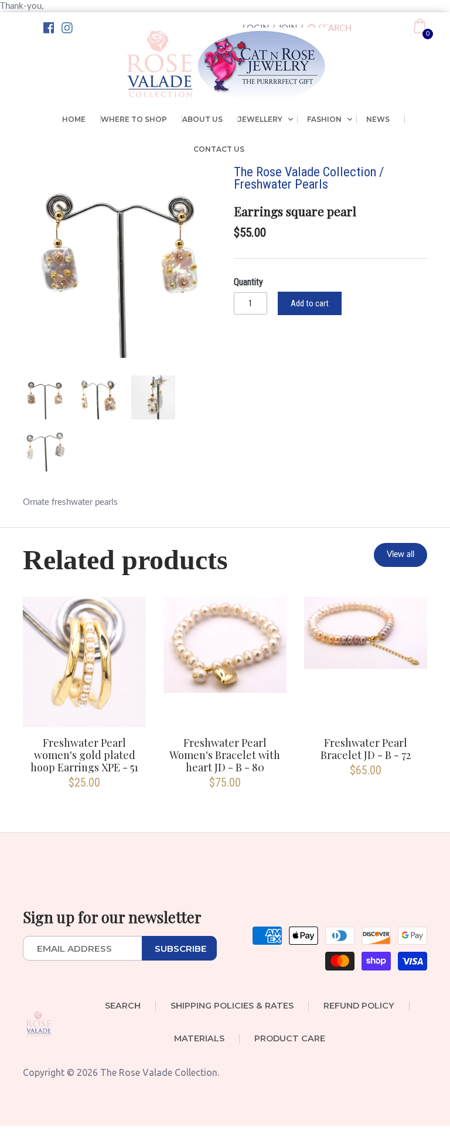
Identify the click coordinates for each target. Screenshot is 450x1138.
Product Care (289, 1039)
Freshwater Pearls (281, 184)
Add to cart (310, 303)
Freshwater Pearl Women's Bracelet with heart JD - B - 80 (224, 755)
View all (400, 555)
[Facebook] (48, 28)
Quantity (248, 282)
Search (123, 1006)
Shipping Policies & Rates (232, 1006)
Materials (199, 1039)
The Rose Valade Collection (305, 171)
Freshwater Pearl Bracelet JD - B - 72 (366, 749)
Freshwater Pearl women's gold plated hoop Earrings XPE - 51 (84, 755)
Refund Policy (358, 1006)
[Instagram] (67, 28)
